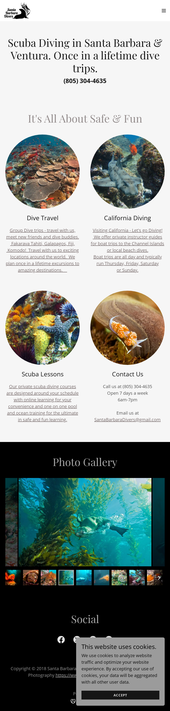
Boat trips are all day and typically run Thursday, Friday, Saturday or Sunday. (127, 263)
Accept (120, 695)
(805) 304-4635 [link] (85, 80)
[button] (163, 10)
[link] (17, 10)
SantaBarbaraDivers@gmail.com (127, 420)
